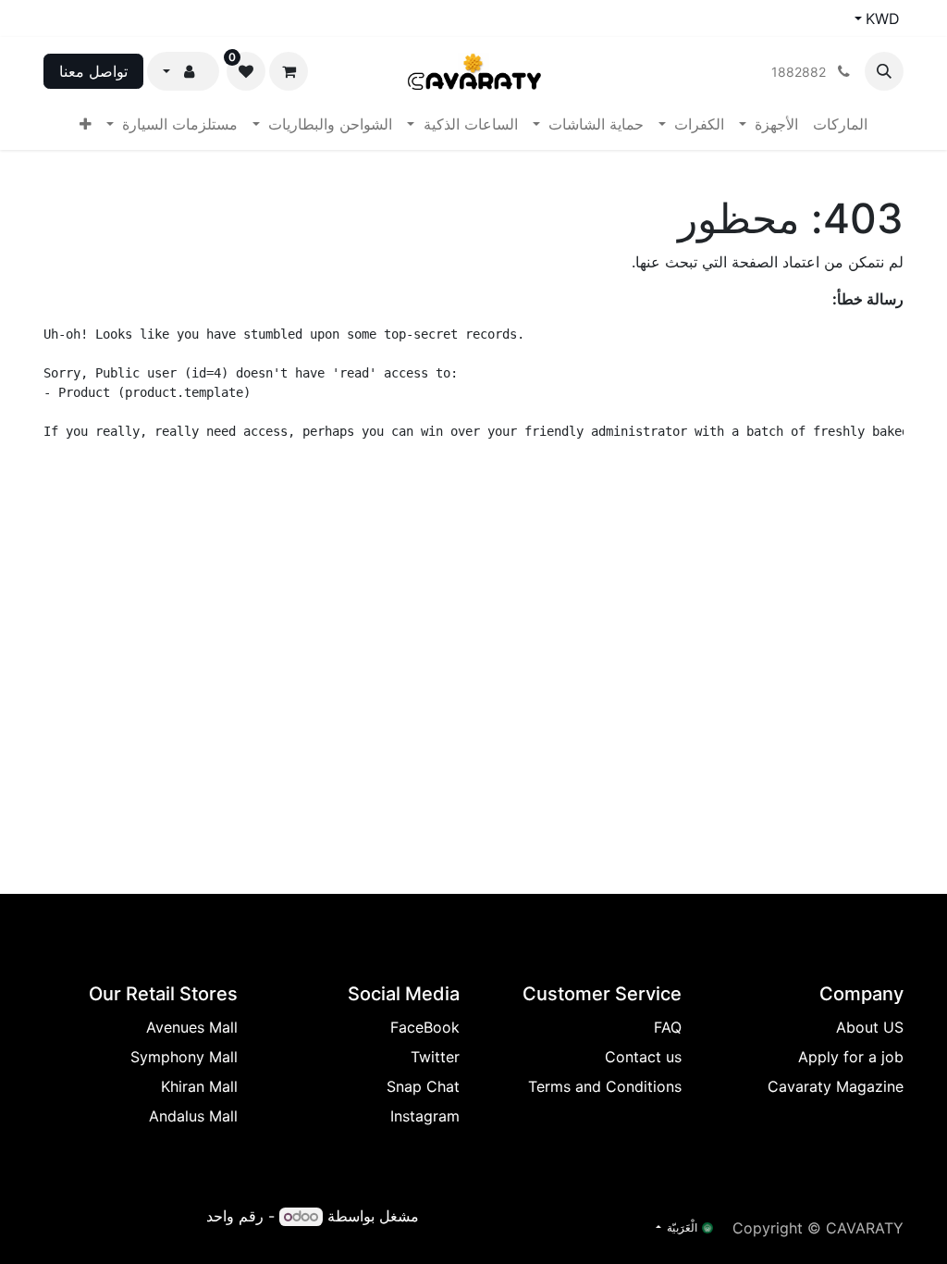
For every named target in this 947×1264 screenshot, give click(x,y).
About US (870, 1027)
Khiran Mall (199, 1086)
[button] (884, 71)
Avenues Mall (192, 1027)
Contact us (643, 1056)
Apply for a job (851, 1056)
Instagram (425, 1116)
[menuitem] (840, 124)
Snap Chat (423, 1086)
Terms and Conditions (605, 1086)
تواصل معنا (93, 71)
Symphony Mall (184, 1056)
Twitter (435, 1056)
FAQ (668, 1027)
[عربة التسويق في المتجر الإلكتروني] (288, 71)
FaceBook (425, 1027)
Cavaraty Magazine (836, 1086)
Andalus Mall (193, 1116)
